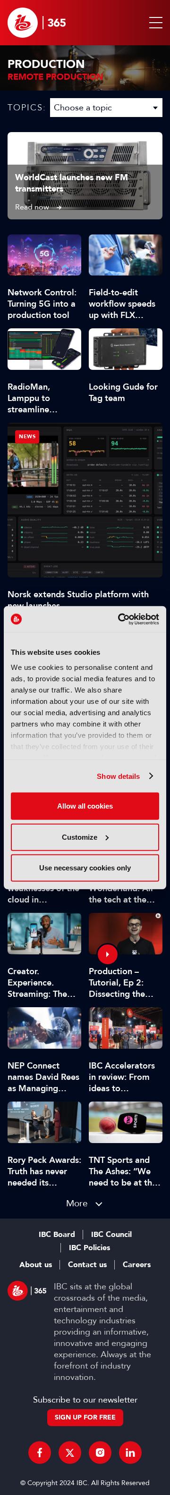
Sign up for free (85, 1417)
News (27, 436)
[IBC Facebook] (39, 1452)
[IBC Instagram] (100, 1452)
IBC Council (111, 1234)
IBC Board (57, 1234)
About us (35, 1265)
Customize (79, 837)
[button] (153, 22)
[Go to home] (37, 23)
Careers (137, 1265)
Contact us (87, 1265)
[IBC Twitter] (70, 1452)
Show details (118, 776)
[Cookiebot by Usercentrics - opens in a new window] (120, 619)
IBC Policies (89, 1248)
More (77, 1203)
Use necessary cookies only (85, 868)
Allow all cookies (85, 806)
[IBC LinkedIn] (130, 1452)
